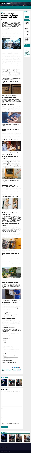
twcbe (10, 451)
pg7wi (9, 451)
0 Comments (4, 440)
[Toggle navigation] (29, 7)
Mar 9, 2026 (26, 439)
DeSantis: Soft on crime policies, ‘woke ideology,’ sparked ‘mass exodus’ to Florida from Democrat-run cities (27, 52)
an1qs (5, 451)
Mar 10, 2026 (11, 439)
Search (25, 11)
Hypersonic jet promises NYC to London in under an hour (6, 370)
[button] (26, 7)
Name (2, 408)
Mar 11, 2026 (4, 439)
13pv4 (3, 451)
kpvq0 (0, 451)
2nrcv (6, 451)
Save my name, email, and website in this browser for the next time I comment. (10, 424)
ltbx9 (7, 451)
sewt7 (2, 451)
